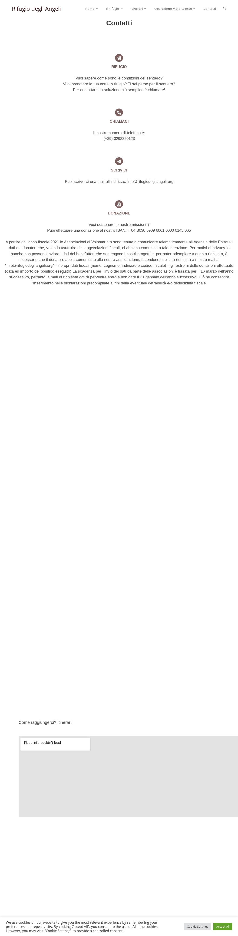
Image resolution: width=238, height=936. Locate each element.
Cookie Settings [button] (197, 926)
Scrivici (119, 170)
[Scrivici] (119, 161)
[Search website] (225, 8)
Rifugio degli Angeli (36, 8)
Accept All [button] (222, 926)
